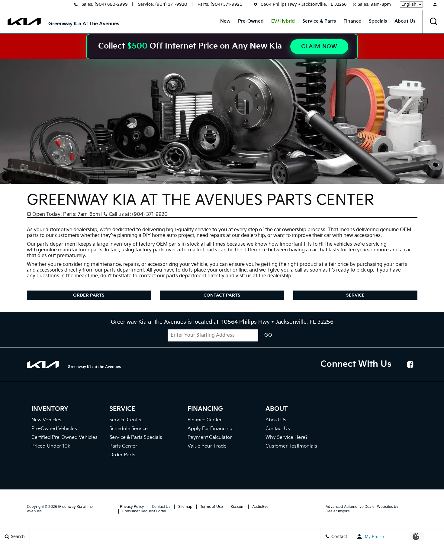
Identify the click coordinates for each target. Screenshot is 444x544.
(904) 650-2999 (111, 4)
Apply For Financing (210, 429)
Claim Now (319, 46)
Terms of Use (211, 507)
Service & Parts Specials (135, 437)
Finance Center (205, 420)
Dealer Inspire (338, 511)
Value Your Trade (207, 446)
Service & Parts (319, 21)
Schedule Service (128, 429)
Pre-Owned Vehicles (54, 429)
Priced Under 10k (50, 446)
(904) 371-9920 (171, 4)
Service (355, 295)
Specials (378, 21)
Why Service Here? (286, 437)
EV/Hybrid (283, 21)
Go (268, 335)
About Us (404, 21)
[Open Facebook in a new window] (410, 364)
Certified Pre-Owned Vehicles (64, 437)
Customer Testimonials (291, 446)
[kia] (24, 21)
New (225, 21)
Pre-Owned (251, 21)
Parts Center (123, 446)
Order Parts (89, 295)
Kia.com (237, 507)
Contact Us (277, 429)
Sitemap (185, 507)
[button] (433, 21)
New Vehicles (46, 420)
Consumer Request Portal (144, 511)
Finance (352, 21)
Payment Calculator (210, 437)
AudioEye (260, 507)
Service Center (125, 420)
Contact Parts (222, 295)
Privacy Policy (132, 507)
